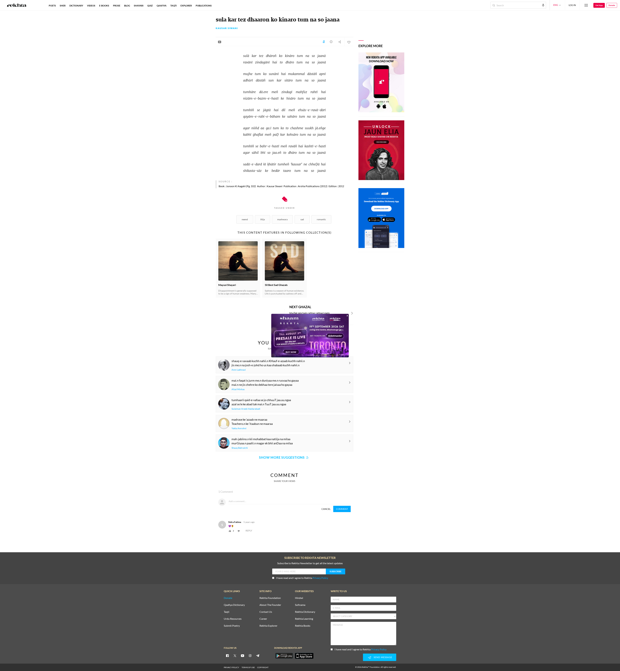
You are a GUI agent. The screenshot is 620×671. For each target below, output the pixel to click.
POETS (52, 5)
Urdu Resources (233, 618)
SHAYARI (138, 5)
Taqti (226, 611)
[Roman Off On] (323, 41)
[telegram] (257, 655)
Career (263, 618)
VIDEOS (91, 5)
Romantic (321, 219)
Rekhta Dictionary (305, 611)
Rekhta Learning (304, 618)
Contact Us (265, 611)
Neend (245, 219)
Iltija (262, 219)
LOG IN (572, 5)
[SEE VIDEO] (219, 41)
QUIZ (150, 5)
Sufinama (300, 605)
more (219, 5)
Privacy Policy (320, 577)
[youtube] (242, 655)
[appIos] (304, 656)
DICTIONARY (76, 5)
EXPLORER (186, 5)
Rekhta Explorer (268, 625)
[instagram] (250, 655)
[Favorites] (348, 41)
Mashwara (282, 219)
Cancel (326, 509)
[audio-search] (543, 5)
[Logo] (16, 6)
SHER (63, 5)
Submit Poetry (232, 625)
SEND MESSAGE (383, 657)
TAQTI (173, 5)
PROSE (116, 5)
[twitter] (235, 655)
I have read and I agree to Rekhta (302, 577)
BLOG (127, 5)
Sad (302, 219)
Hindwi (299, 598)
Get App (599, 5)
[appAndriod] (284, 656)
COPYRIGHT (263, 667)
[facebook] (227, 655)
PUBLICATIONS (204, 5)
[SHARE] (339, 41)
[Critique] (331, 41)
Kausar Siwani (227, 28)
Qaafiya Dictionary (234, 605)
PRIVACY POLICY (231, 667)
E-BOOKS (104, 5)
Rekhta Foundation (270, 598)
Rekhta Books (302, 625)
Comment (342, 509)
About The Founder (270, 605)
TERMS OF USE (248, 667)
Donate (612, 5)
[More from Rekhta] (586, 5)
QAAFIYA (161, 5)
